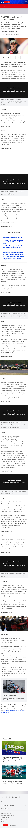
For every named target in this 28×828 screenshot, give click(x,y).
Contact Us (4, 821)
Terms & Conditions (6, 813)
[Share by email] (18, 57)
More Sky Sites (5, 808)
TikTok (9, 797)
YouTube (16, 797)
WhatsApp (19, 797)
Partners (4, 802)
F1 (4, 6)
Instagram (12, 797)
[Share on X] (8, 57)
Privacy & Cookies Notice (7, 815)
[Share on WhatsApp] (13, 57)
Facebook (6, 797)
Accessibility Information (7, 819)
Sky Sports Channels (7, 805)
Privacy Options (5, 817)
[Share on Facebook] (3, 57)
